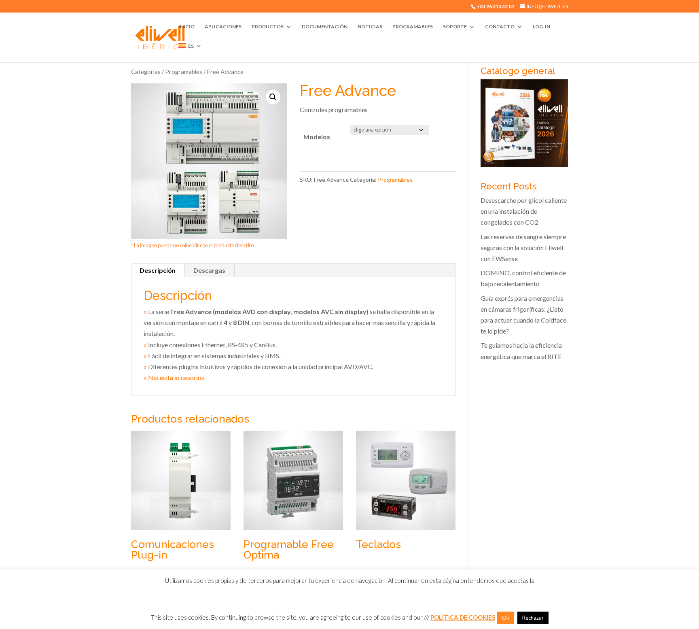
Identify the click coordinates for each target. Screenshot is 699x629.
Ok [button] (505, 617)
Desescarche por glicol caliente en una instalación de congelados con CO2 (524, 211)
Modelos (316, 136)
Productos (268, 27)
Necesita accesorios (176, 377)
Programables (412, 27)
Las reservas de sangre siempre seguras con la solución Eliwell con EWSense (523, 247)
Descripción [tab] (158, 270)
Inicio (186, 27)
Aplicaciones (223, 27)
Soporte (455, 27)
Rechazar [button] (533, 617)
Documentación (324, 27)
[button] (273, 97)
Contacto (500, 27)
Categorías (146, 71)
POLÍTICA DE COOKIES (462, 617)
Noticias (370, 27)
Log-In (541, 27)
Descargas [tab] (209, 270)
